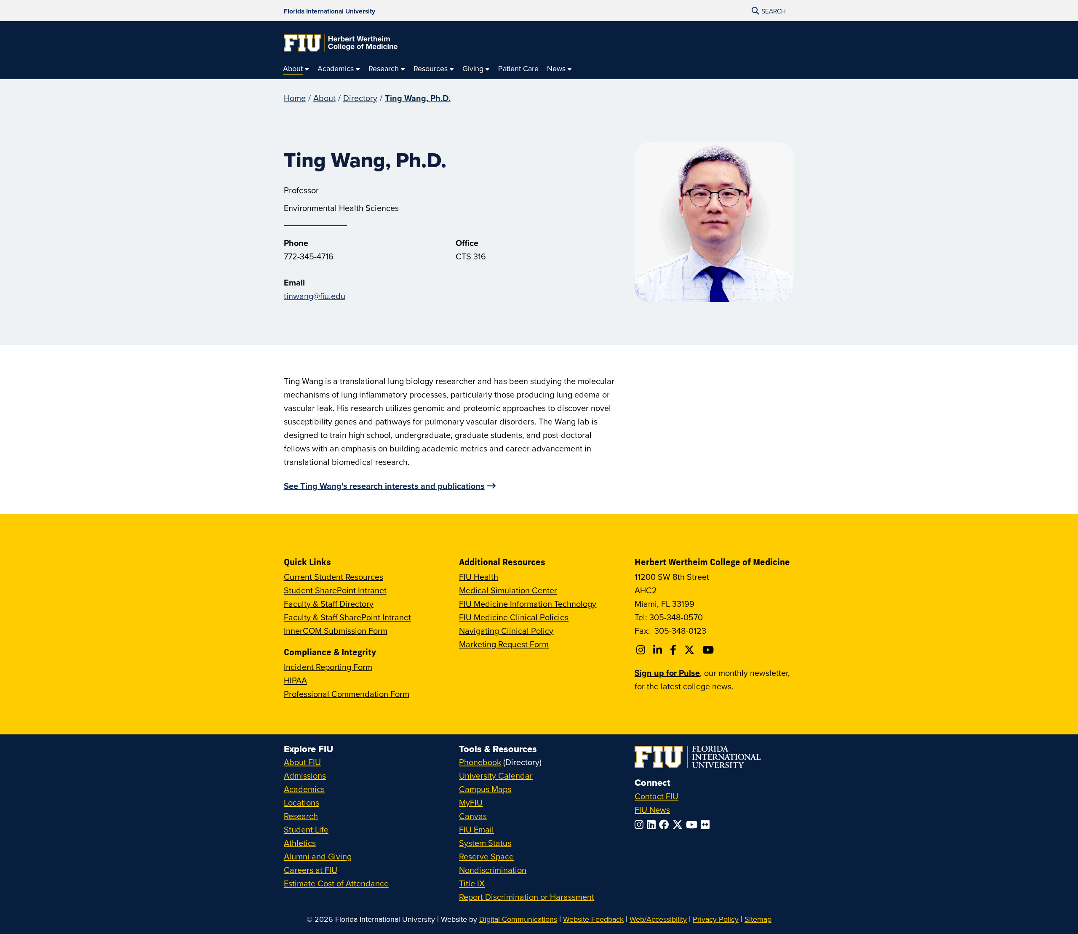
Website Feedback (593, 919)
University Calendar (496, 775)
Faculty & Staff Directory (329, 604)
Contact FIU (656, 796)
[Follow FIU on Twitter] (679, 825)
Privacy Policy (716, 919)
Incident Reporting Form (328, 667)
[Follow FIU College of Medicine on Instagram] (642, 650)
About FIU (302, 762)
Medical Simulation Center (508, 590)
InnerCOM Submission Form (335, 630)
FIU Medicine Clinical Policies (513, 617)
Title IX (472, 883)
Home (295, 98)
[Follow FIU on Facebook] (665, 825)
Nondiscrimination (492, 870)
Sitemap (757, 919)
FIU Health (478, 577)
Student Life (306, 829)
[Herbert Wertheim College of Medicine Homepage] (341, 43)
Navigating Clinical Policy (506, 630)
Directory (360, 98)
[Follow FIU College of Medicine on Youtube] (709, 650)
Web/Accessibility (658, 919)
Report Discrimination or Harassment (526, 897)
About (324, 98)
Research (301, 816)
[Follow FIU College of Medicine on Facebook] (674, 650)
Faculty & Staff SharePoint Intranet (347, 617)
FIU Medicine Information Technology (527, 604)
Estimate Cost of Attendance (336, 883)
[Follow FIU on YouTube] (693, 825)
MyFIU (471, 802)
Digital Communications (518, 919)
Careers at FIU (310, 870)
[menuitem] (296, 69)
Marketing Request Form (504, 644)
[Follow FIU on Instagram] (641, 825)
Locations (301, 802)
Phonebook (480, 762)
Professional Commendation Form (346, 694)
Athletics (300, 843)
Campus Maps (485, 789)
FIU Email (476, 829)
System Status (485, 843)
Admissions (305, 775)
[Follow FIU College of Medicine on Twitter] (691, 650)
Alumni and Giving (318, 856)
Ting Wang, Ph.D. (418, 98)
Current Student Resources (333, 577)
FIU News (652, 809)
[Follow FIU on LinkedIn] (653, 825)
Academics (304, 789)
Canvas (473, 816)
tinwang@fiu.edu (314, 296)
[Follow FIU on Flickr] (707, 825)
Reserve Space (486, 856)
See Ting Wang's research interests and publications (384, 486)
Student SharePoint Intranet (335, 590)
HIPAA (295, 680)
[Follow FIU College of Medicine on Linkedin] (658, 650)
